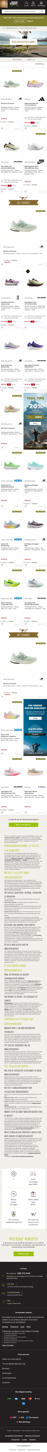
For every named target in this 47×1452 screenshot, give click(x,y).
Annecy (5, 1327)
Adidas (25, 860)
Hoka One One (30, 858)
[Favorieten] (2, 128)
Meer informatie (8, 1345)
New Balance (16, 860)
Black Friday (21, 1450)
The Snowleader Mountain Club (13, 1364)
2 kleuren (11, 324)
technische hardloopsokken (25, 1128)
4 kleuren (34, 125)
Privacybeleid (15, 1439)
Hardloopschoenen (12, 28)
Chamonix (14, 1327)
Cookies (24, 1439)
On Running (8, 860)
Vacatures (6, 1382)
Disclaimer (32, 1439)
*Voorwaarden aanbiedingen (14, 1435)
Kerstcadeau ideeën (34, 1450)
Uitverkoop (12, 1450)
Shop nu (30, 21)
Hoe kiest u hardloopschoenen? (22, 1156)
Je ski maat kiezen (9, 1378)
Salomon (14, 858)
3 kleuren (11, 121)
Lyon (22, 1327)
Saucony (20, 858)
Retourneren (6, 1373)
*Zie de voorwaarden (35, 447)
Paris (28, 1327)
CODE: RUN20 (19, 21)
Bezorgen (6, 1368)
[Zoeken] (43, 10)
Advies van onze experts (11, 1359)
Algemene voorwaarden (32, 1435)
